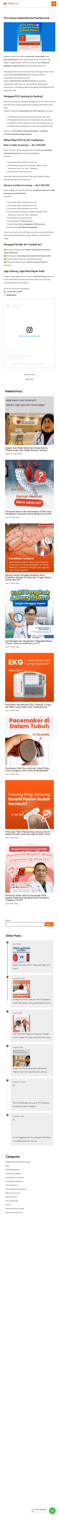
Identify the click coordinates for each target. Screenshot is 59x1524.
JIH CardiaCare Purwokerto (16, 1189)
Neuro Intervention (12, 1193)
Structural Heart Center (14, 1209)
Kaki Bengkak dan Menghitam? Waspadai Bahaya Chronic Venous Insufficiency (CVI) (28, 642)
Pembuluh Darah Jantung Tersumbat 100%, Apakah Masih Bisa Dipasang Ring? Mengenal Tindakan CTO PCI (27, 897)
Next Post (29, 379)
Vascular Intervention (13, 1212)
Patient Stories (11, 1197)
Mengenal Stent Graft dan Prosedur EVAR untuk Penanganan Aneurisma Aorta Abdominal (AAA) (28, 512)
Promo (7, 1205)
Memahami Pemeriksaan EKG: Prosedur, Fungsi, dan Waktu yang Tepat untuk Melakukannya (28, 705)
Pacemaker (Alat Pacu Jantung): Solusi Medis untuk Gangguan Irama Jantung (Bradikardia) (27, 769)
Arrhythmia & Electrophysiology (17, 1162)
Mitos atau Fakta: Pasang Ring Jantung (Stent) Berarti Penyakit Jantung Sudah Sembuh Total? (27, 832)
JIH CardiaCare (11, 1185)
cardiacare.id (11, 295)
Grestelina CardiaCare (14, 1181)
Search (8, 920)
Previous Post (29, 375)
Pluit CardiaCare (11, 1201)
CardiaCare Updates (13, 1174)
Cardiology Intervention (14, 1177)
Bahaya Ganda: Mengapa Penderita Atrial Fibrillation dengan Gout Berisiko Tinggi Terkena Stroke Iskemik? (28, 577)
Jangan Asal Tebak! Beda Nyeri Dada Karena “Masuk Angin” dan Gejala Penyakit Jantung (26, 449)
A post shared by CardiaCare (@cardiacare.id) (29, 364)
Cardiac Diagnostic (12, 1170)
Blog (19, 454)
